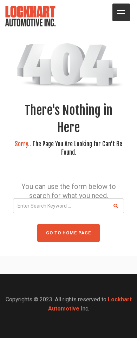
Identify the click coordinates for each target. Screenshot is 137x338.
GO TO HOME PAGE (68, 232)
